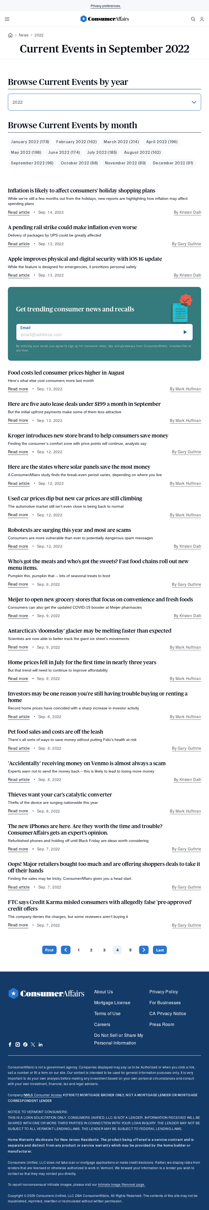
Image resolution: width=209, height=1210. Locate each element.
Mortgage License (112, 1002)
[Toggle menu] (7, 19)
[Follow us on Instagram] (18, 1044)
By (187, 212)
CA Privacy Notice (167, 1013)
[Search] (193, 19)
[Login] (202, 19)
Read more (18, 388)
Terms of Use (107, 1013)
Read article (19, 212)
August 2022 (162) (142, 153)
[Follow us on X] (33, 1044)
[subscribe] (185, 332)
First (49, 950)
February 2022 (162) (76, 142)
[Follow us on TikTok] (25, 1044)
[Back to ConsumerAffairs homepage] (10, 35)
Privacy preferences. (106, 5)
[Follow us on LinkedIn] (40, 1044)
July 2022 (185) (102, 153)
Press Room (161, 1024)
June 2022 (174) (64, 153)
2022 (39, 35)
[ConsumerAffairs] (104, 18)
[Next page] (144, 950)
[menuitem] (30, 142)
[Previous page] (65, 950)
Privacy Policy (163, 991)
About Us (103, 991)
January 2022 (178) (30, 142)
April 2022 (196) (162, 142)
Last (160, 950)
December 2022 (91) (173, 163)
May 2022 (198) (26, 153)
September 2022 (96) (32, 163)
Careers (102, 1024)
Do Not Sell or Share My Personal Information (118, 1039)
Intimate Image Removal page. (121, 1184)
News (24, 35)
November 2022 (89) (125, 163)
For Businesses (165, 1002)
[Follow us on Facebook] (10, 1044)
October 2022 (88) (79, 163)
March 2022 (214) (121, 142)
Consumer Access (43, 1094)
